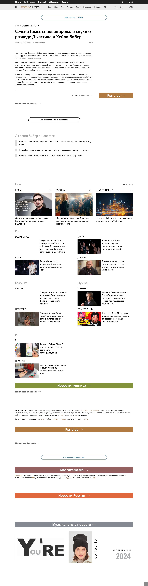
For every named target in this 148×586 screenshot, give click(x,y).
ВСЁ (33, 478)
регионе (63, 419)
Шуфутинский (104, 190)
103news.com (54, 2)
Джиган (82, 257)
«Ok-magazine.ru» (39, 42)
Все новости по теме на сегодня (54, 119)
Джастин (29, 25)
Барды (70, 7)
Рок (49, 7)
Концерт (83, 288)
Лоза (18, 257)
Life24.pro (83, 410)
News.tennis (42, 2)
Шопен (19, 288)
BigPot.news (94, 410)
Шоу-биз (18, 475)
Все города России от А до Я (74, 457)
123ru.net (129, 2)
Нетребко (20, 309)
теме (42, 419)
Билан (19, 190)
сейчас (60, 415)
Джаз (78, 7)
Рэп (62, 7)
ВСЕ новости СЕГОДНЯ (74, 17)
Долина (60, 190)
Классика (87, 7)
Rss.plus (65, 2)
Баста (81, 236)
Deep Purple (22, 236)
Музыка (97, 7)
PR (105, 7)
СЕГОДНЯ (67, 478)
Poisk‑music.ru (29, 2)
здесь (86, 419)
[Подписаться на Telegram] (122, 2)
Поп (56, 7)
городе (55, 419)
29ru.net (18, 2)
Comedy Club (85, 309)
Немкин (20, 361)
